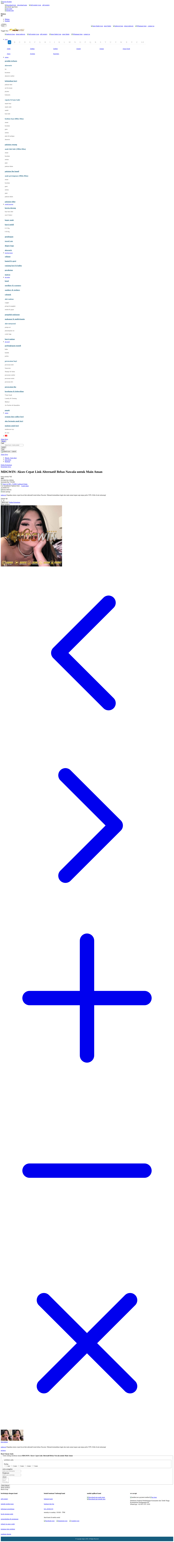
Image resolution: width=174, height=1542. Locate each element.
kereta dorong (10, 208)
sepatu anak (8, 107)
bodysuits (7, 95)
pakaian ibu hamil (12, 171)
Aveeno (32, 54)
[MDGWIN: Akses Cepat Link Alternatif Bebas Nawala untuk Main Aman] (6, 1440)
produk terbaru (11, 61)
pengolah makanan (12, 315)
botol (7, 281)
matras (7, 275)
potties (7, 356)
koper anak (9, 220)
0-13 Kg (7, 228)
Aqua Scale (126, 49)
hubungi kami (48, 1499)
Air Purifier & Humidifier (12, 405)
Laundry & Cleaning (11, 398)
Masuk (4, 441)
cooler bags (8, 334)
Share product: (5, 504)
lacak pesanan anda (7, 1514)
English (7, 21)
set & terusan (8, 88)
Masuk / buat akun (11, 458)
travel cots (9, 241)
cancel (3, 447)
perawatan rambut (10, 375)
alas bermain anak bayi (14, 421)
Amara (101, 49)
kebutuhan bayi (11, 81)
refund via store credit (8, 1524)
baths (6, 349)
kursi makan (10, 339)
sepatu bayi (8, 103)
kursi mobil (9, 225)
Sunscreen (8, 368)
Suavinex (56, 54)
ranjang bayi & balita (13, 266)
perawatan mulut (9, 378)
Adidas (32, 49)
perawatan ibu (10, 387)
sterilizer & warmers (13, 285)
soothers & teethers (12, 290)
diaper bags (9, 246)
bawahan (7, 126)
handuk (7, 352)
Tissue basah (8, 395)
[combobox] (12, 445)
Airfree (55, 49)
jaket (6, 163)
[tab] (87, 1443)
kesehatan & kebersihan (14, 391)
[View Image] (17, 1440)
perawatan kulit (9, 365)
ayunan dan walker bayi (14, 417)
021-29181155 (48, 1509)
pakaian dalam (9, 166)
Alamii (78, 49)
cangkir (7, 302)
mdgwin (3, 495)
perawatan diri (9, 382)
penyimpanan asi (9, 330)
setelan (7, 132)
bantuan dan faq (49, 1504)
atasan (6, 122)
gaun (6, 129)
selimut (7, 257)
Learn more (25, 486)
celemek (8, 295)
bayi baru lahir (9, 211)
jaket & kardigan (9, 136)
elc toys (7, 433)
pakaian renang (11, 145)
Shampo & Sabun (10, 371)
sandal (6, 110)
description (4, 1442)
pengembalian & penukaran (9, 1519)
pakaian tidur (8, 84)
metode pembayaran (7, 1504)
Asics (8, 54)
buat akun (8, 460)
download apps (22, 5)
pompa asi (8, 327)
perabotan (9, 270)
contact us (151, 26)
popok (7, 410)
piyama (7, 91)
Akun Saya (4, 439)
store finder (107, 26)
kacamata (7, 72)
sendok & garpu (9, 309)
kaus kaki (7, 114)
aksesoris (7, 139)
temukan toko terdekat (8, 1529)
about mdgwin (128, 26)
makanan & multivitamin (15, 319)
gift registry (46, 5)
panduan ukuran (6, 1534)
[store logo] (16, 31)
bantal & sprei (10, 261)
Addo (8, 49)
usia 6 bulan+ (8, 215)
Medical (7, 402)
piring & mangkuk (10, 306)
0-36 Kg (7, 231)
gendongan (9, 237)
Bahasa (7, 19)
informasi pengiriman (7, 1509)
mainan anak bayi (12, 426)
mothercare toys (9, 429)
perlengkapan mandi (13, 346)
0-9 (142, 42)
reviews (3, 1450)
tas (5, 69)
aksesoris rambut (9, 76)
